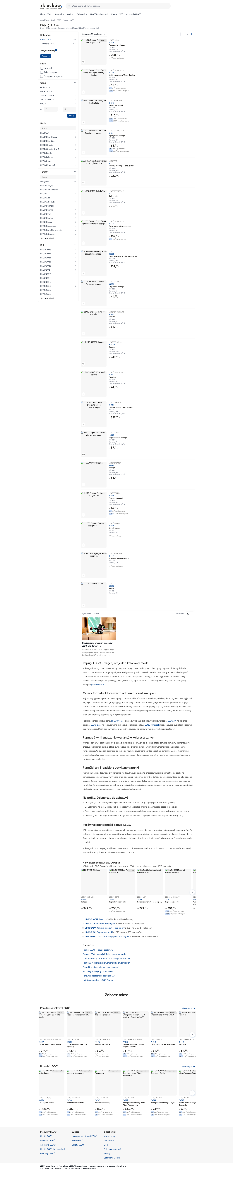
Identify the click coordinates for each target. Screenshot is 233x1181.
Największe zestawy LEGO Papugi (98, 980)
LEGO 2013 (45, 294)
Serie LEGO (77, 1140)
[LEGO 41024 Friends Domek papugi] (94, 535)
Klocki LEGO (45, 14)
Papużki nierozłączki (100, 923)
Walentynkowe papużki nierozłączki (107, 936)
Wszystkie (44, 181)
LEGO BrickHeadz (48, 137)
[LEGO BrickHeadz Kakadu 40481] (94, 324)
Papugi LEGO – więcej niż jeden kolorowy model (104, 954)
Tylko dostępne (50, 72)
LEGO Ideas (96, 725)
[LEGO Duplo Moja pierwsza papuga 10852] (94, 444)
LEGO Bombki (46, 218)
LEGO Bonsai (46, 222)
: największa (92, 34)
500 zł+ (43, 103)
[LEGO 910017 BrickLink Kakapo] (94, 354)
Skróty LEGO (78, 1144)
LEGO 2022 (45, 266)
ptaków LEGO (97, 684)
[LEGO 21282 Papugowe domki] (94, 112)
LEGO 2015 (45, 286)
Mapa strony (109, 1136)
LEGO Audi (45, 198)
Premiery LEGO (47, 1153)
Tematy (44, 172)
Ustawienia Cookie (112, 1158)
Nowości (58, 14)
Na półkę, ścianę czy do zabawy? (98, 971)
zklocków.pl (44, 20)
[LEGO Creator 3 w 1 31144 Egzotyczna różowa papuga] (94, 233)
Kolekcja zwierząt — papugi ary (105, 928)
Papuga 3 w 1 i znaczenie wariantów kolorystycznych (106, 963)
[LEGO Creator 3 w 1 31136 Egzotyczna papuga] (94, 142)
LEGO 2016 (45, 282)
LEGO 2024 (45, 258)
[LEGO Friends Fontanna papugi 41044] (94, 505)
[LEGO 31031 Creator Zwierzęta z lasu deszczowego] (94, 414)
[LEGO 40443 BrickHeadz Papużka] (94, 384)
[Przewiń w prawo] (192, 892)
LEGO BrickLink (47, 141)
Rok (42, 245)
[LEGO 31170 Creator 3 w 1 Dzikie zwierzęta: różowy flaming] (94, 82)
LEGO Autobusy (47, 202)
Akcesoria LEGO (133, 14)
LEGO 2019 (45, 274)
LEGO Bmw (45, 214)
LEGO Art (172, 721)
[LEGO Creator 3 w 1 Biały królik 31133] (94, 203)
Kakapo (95, 919)
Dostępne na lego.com (54, 76)
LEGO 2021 (45, 270)
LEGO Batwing (46, 210)
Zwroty (107, 1153)
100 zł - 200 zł (47, 95)
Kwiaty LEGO (117, 14)
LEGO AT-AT (46, 194)
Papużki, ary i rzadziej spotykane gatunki (101, 967)
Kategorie (45, 35)
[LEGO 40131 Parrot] (94, 595)
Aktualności (109, 1140)
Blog (106, 1145)
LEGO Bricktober (48, 234)
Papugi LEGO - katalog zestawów (98, 950)
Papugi (44, 56)
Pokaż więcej (49, 238)
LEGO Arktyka (46, 185)
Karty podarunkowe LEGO (84, 1136)
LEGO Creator (117, 721)
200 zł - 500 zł (47, 99)
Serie (69, 14)
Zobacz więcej (186, 1008)
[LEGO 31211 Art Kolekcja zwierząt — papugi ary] (94, 173)
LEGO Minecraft (152, 725)
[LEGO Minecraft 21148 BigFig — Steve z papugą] (94, 565)
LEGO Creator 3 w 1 (49, 149)
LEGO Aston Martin (49, 189)
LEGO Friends (46, 157)
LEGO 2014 (45, 290)
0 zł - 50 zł (45, 87)
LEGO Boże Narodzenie (51, 230)
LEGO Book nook (48, 226)
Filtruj (71, 115)
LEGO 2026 (45, 249)
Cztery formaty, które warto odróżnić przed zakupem (107, 958)
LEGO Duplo (46, 153)
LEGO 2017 (45, 278)
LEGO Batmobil (47, 206)
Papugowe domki (99, 932)
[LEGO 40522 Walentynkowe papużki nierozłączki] (94, 263)
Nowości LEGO (47, 1140)
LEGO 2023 (45, 262)
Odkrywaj (81, 14)
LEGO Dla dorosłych (99, 14)
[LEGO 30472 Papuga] (94, 474)
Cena (43, 83)
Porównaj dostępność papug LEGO (99, 976)
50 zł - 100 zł (46, 91)
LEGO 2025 (45, 254)
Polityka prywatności (113, 1149)
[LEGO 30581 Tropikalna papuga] (94, 293)
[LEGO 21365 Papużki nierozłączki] (94, 52)
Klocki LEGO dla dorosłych (52, 1149)
